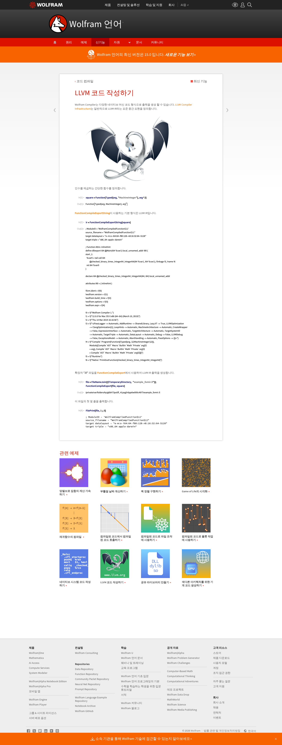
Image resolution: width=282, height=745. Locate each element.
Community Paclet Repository (92, 679)
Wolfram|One (36, 653)
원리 (69, 42)
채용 (216, 707)
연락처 (217, 712)
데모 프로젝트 (175, 689)
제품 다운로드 (221, 658)
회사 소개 (218, 702)
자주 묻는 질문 (221, 681)
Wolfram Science (176, 704)
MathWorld (173, 699)
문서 (139, 42)
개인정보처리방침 (229, 730)
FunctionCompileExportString (92, 213)
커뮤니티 (157, 42)
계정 (216, 668)
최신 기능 (200, 81)
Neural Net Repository (87, 684)
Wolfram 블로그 (130, 708)
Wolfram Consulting (86, 653)
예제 (84, 42)
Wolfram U (127, 653)
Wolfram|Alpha (175, 653)
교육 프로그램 (129, 668)
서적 (123, 694)
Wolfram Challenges (178, 663)
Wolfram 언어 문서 (132, 658)
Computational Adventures (182, 681)
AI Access (34, 663)
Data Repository (84, 669)
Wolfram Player (38, 704)
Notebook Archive (85, 706)
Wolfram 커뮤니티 (131, 703)
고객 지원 (218, 686)
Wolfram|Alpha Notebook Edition (48, 681)
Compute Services (39, 668)
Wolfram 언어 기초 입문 (135, 676)
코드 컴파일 (85, 81)
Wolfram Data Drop (178, 694)
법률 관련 (209, 730)
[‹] (54, 87)
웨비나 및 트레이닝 (132, 663)
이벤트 (217, 717)
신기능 (100, 42)
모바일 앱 (34, 691)
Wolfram (195, 730)
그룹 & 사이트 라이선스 (43, 713)
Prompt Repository (86, 689)
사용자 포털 (220, 663)
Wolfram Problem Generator (183, 658)
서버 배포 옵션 (37, 718)
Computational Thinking (181, 676)
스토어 (217, 653)
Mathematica (36, 658)
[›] (227, 87)
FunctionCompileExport (111, 372)
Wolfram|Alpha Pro (40, 686)
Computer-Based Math (180, 671)
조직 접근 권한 (221, 673)
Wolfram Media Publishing (182, 709)
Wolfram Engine (38, 699)
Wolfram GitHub (84, 711)
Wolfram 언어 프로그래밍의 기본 (140, 681)
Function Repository (86, 674)
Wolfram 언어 (96, 24)
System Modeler (38, 673)
